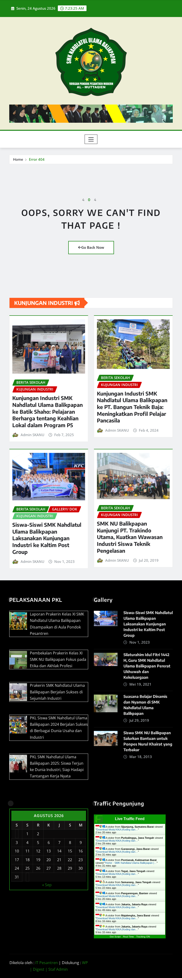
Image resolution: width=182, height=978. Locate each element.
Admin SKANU (32, 434)
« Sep (47, 884)
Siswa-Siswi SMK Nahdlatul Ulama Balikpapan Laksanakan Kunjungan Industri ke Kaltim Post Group (46, 538)
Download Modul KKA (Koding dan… (117, 829)
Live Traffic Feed (130, 819)
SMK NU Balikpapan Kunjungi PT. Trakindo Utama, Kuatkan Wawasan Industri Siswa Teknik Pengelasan (130, 537)
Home (18, 159)
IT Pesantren (46, 962)
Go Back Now (92, 247)
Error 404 (37, 159)
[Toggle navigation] (91, 139)
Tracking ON (143, 936)
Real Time (128, 936)
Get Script (115, 936)
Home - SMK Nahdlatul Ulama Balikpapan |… (131, 862)
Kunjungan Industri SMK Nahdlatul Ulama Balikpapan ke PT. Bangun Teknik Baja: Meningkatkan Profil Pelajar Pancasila (132, 407)
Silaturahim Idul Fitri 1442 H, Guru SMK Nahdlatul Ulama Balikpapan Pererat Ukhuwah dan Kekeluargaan (146, 666)
